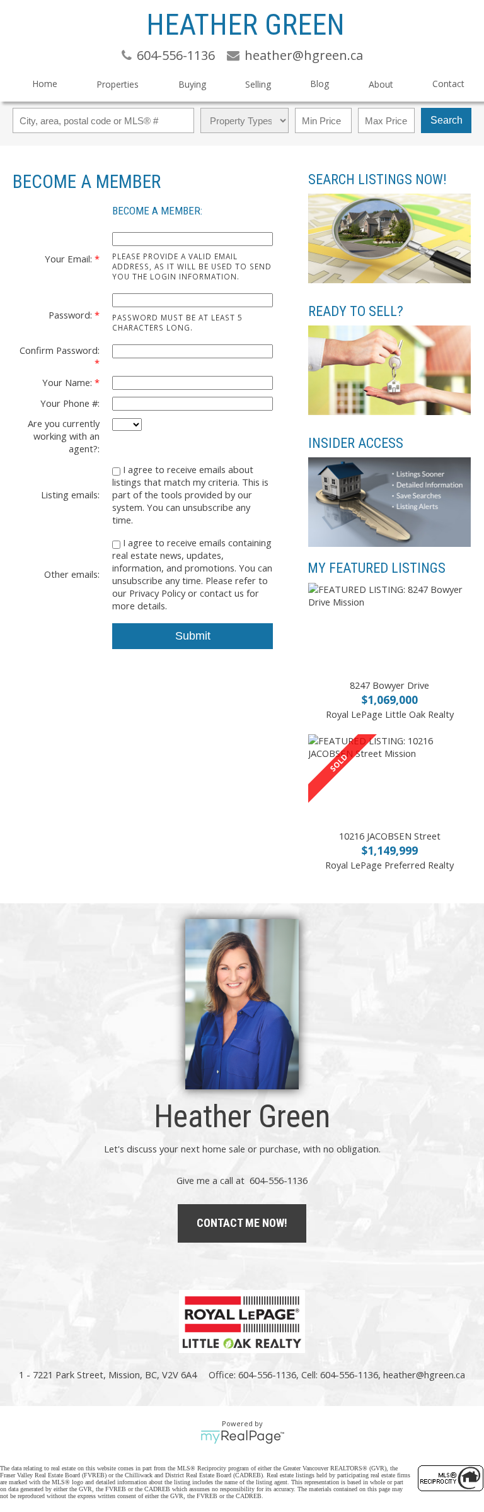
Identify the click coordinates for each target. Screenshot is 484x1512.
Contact (448, 84)
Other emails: (72, 574)
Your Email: (70, 258)
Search (446, 120)
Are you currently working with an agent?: (64, 436)
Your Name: (68, 382)
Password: (72, 314)
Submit (192, 636)
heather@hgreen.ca (424, 1374)
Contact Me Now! (242, 1222)
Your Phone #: (70, 403)
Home (44, 84)
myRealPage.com (242, 1437)
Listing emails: (70, 494)
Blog (319, 84)
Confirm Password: (60, 350)
